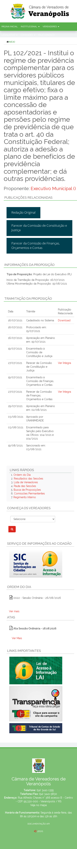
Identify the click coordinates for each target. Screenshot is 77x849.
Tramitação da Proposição (28, 298)
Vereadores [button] (50, 26)
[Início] (43, 10)
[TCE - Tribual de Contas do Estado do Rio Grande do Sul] (35, 727)
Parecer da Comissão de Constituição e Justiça (39, 227)
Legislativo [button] (8, 35)
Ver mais (14, 611)
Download (64, 320)
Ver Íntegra (64, 362)
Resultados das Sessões (28, 478)
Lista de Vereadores (26, 482)
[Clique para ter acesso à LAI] (35, 670)
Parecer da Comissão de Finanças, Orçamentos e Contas (35, 245)
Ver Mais (17, 638)
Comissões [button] (27, 35)
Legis (39, 831)
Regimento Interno (24, 497)
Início (12, 42)
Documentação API (38, 823)
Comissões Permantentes (29, 493)
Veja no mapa (38, 805)
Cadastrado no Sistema (40, 320)
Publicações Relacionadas (28, 197)
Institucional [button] (29, 26)
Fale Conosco (46, 35)
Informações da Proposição (29, 265)
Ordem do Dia (22, 474)
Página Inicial (9, 26)
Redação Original (23, 212)
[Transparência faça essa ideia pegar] (40, 703)
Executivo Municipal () (53, 188)
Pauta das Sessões (25, 486)
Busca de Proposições (27, 489)
